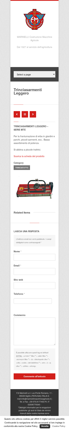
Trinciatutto (21, 167)
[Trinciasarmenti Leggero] (34, 188)
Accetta (44, 426)
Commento (20, 315)
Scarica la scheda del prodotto (29, 156)
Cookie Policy (58, 426)
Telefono (19, 293)
